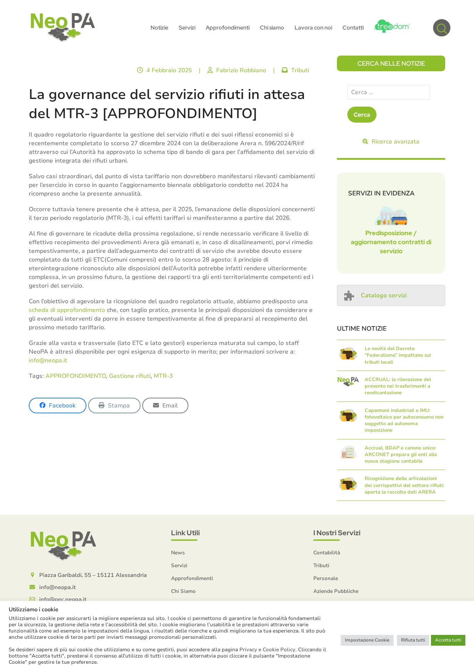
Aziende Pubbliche (335, 591)
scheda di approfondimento (67, 310)
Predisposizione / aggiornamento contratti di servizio (391, 242)
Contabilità (326, 552)
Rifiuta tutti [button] (413, 640)
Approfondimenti (192, 578)
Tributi (300, 70)
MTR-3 (163, 376)
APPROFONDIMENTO (75, 376)
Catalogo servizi (384, 295)
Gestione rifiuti (130, 376)
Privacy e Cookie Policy (267, 649)
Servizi (179, 565)
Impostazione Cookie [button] (367, 640)
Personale (325, 578)
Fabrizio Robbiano (241, 70)
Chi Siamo (183, 591)
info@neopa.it (48, 360)
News (178, 552)
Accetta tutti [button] (448, 640)
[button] (441, 27)
